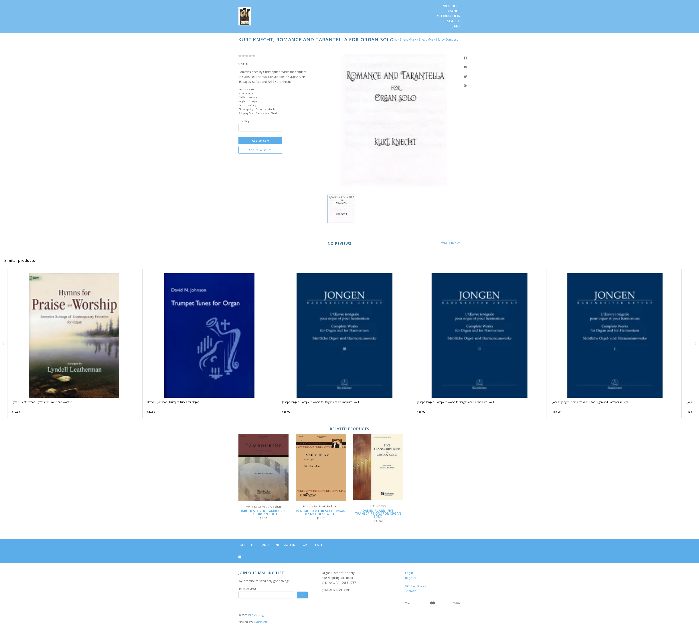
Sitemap (410, 591)
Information (448, 16)
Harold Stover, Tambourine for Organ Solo (263, 512)
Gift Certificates (415, 586)
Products (451, 6)
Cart (456, 26)
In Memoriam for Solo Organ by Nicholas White (321, 512)
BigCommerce (259, 621)
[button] (3, 343)
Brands (453, 11)
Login (409, 573)
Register (410, 578)
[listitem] (74, 343)
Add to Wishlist (260, 150)
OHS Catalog (256, 615)
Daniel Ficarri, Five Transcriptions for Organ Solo (378, 513)
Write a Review (451, 242)
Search (454, 21)
